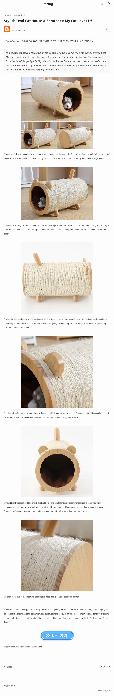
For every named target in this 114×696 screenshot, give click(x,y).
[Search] (108, 4)
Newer (104, 666)
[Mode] (102, 4)
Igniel (107, 690)
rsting (48, 4)
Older (9, 666)
